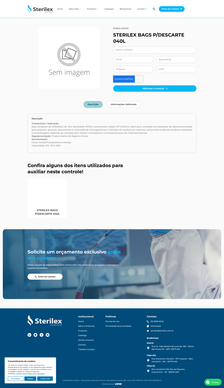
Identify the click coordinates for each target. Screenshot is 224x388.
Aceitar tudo (45, 379)
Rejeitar (30, 379)
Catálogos (109, 9)
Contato (141, 9)
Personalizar (15, 379)
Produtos (91, 9)
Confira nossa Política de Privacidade (30, 373)
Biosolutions (125, 9)
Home (60, 9)
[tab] (93, 104)
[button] (154, 8)
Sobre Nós (74, 9)
